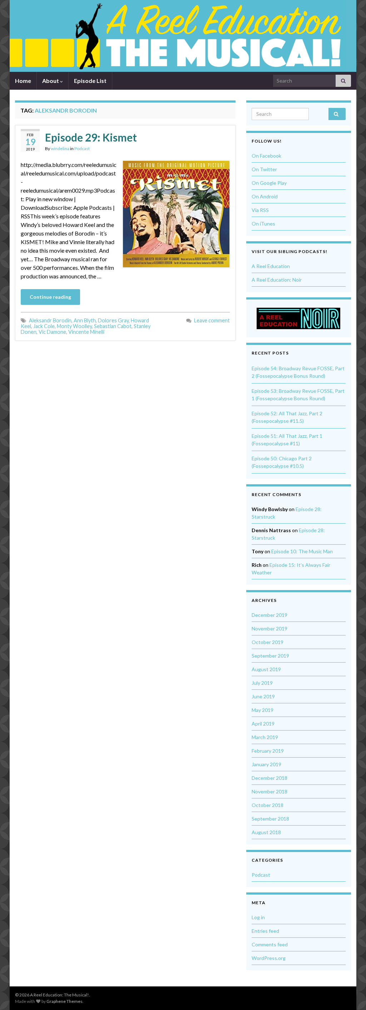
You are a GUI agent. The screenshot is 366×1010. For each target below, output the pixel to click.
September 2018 (270, 819)
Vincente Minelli (86, 332)
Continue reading (50, 297)
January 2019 (266, 764)
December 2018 (269, 778)
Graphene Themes (64, 1001)
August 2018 (266, 832)
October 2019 (267, 642)
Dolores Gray (113, 320)
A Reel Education (271, 266)
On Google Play (269, 183)
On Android (265, 196)
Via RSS (260, 210)
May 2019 (262, 710)
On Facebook (266, 156)
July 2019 (262, 683)
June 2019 (263, 696)
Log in (258, 917)
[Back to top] (350, 994)
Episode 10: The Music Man (302, 551)
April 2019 (263, 724)
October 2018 (267, 805)
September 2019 (270, 656)
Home (23, 80)
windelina (60, 148)
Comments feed (270, 944)
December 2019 (269, 615)
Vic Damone (52, 332)
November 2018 (269, 791)
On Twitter (264, 169)
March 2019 (265, 737)
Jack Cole (44, 326)
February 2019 (268, 751)
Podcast (82, 148)
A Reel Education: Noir (277, 280)
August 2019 (266, 669)
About (51, 80)
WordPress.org (269, 958)
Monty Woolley (74, 326)
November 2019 (269, 628)
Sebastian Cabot (113, 326)
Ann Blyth (85, 320)
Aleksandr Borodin (50, 320)
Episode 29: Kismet (91, 137)
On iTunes (263, 224)
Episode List (90, 80)
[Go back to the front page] (178, 36)
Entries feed (265, 931)
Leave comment (212, 320)
